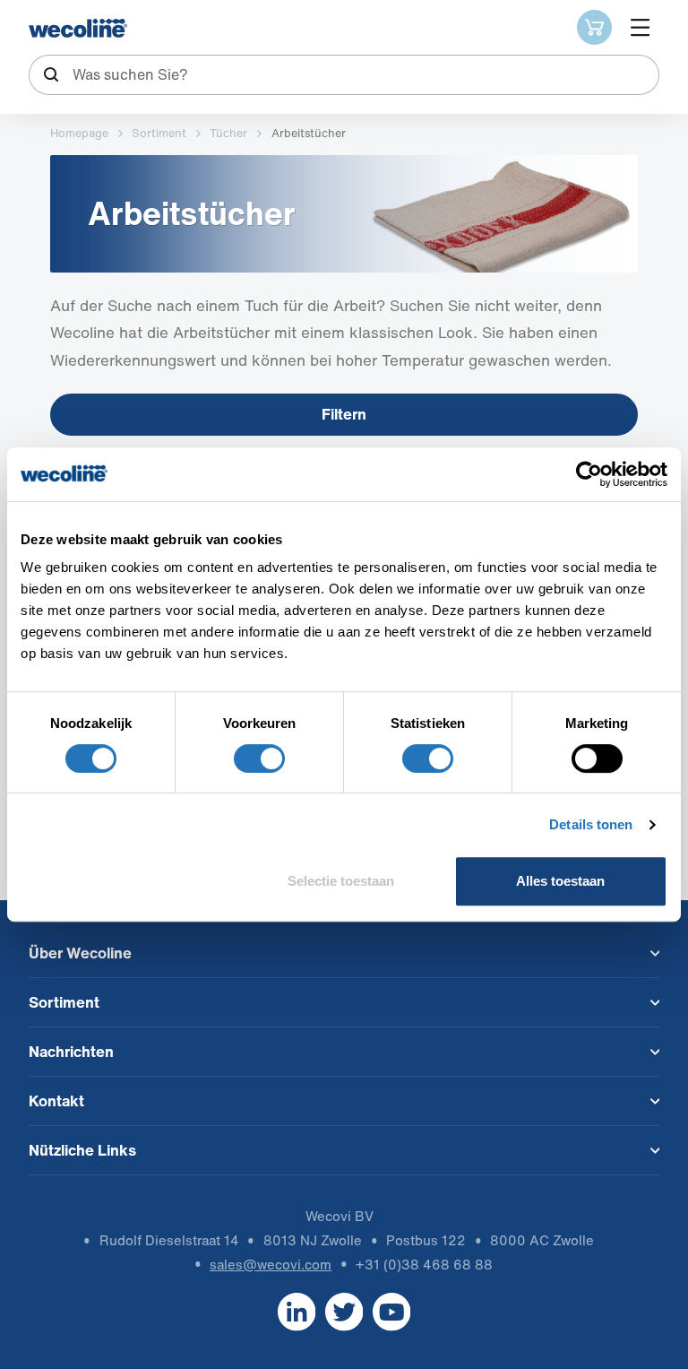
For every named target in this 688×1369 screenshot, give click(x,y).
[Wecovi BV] (78, 28)
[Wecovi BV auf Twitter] (344, 1311)
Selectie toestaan (341, 880)
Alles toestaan (560, 880)
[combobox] (344, 75)
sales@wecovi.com (270, 1264)
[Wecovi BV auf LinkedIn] (297, 1311)
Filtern (344, 414)
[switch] (259, 758)
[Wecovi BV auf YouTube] (392, 1311)
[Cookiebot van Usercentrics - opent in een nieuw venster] (589, 474)
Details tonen (590, 824)
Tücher (228, 133)
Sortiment (159, 133)
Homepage (79, 133)
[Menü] (641, 27)
